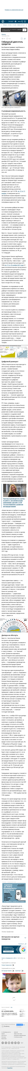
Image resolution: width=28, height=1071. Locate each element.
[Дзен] (9, 1043)
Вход (19, 21)
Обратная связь (18, 1033)
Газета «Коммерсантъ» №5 (9, 958)
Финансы (4, 34)
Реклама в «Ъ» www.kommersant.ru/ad (14, 10)
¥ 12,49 (14, 25)
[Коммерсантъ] (3, 21)
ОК (24, 30)
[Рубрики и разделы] (25, 21)
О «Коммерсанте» (6, 1032)
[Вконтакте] (6, 1043)
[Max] (18, 1043)
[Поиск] (22, 21)
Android (16, 1032)
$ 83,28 (4, 25)
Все (11, 1007)
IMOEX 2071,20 (20, 25)
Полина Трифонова (6, 965)
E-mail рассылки (18, 1037)
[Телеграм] (3, 1043)
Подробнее (9, 1068)
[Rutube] (15, 1043)
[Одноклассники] (12, 1043)
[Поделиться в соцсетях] (25, 39)
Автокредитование (6, 970)
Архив (3, 1033)
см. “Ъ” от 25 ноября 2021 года (14, 265)
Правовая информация (20, 1035)
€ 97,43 (9, 25)
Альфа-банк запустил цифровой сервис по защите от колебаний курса (9, 1014)
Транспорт (18, 970)
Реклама (4, 1037)
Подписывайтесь (8, 951)
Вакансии (4, 1038)
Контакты (4, 1035)
